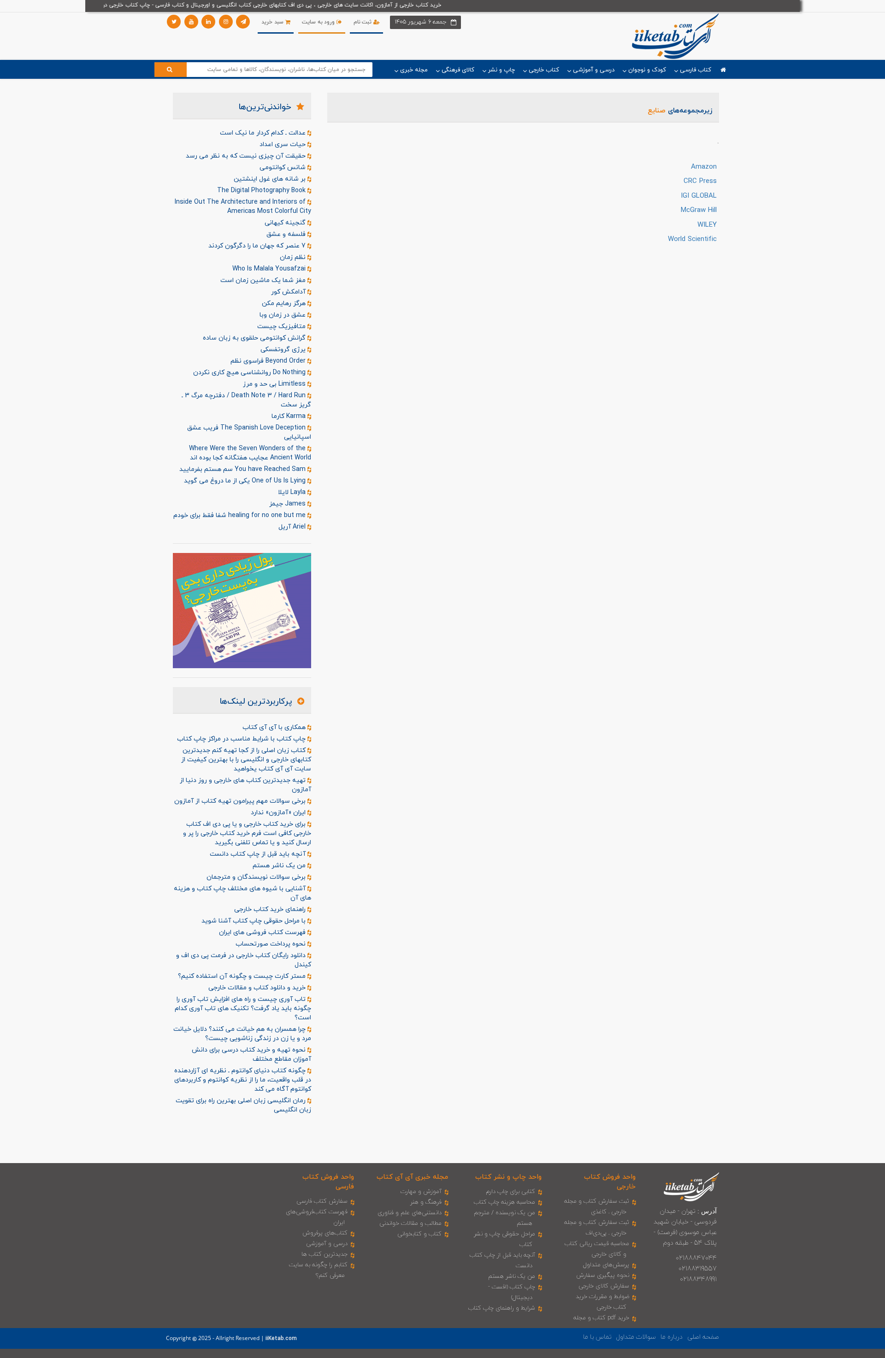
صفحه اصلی (703, 1337)
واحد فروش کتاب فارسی (328, 1182)
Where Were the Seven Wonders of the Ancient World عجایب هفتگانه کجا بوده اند (250, 453)
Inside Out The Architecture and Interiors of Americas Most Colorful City (243, 207)
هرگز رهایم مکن (284, 303)
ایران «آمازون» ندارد (279, 812)
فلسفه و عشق (286, 234)
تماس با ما (597, 1337)
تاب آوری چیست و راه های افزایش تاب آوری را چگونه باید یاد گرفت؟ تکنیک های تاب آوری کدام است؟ (243, 1008)
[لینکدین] (208, 22)
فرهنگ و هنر (426, 1202)
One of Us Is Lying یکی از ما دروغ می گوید (245, 480)
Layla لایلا (292, 492)
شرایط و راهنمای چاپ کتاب (501, 1308)
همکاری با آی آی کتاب (274, 727)
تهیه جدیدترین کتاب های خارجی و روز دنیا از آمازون (245, 785)
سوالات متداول (636, 1337)
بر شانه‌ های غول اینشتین (270, 179)
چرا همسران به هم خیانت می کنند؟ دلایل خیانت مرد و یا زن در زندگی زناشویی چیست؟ (242, 1034)
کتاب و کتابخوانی (419, 1234)
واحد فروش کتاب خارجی (610, 1182)
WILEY (707, 225)
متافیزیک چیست (282, 326)
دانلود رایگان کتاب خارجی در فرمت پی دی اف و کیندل (243, 960)
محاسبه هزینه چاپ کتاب (504, 1202)
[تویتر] (174, 22)
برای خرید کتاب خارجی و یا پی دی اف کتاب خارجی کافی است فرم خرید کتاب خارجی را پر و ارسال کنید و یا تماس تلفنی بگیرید (247, 833)
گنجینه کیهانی (286, 222)
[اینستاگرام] (226, 22)
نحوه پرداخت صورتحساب (271, 944)
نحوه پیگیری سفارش (602, 1275)
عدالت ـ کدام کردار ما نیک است (263, 133)
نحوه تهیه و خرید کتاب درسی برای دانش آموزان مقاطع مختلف (251, 1055)
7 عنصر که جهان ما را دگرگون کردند (257, 245)
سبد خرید (273, 22)
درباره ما (672, 1337)
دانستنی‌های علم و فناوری (410, 1213)
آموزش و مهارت (421, 1192)
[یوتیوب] (191, 22)
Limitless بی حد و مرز (275, 384)
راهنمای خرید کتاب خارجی (270, 909)
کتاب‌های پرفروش (325, 1233)
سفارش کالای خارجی (603, 1286)
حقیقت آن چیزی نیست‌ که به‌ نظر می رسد (246, 156)
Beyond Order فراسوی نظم (268, 361)
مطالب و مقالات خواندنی (410, 1223)
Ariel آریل (292, 527)
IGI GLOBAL (699, 196)
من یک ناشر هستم (280, 865)
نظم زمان (293, 257)
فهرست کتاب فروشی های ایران (263, 932)
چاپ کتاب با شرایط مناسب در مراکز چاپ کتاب (242, 739)
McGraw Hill (699, 210)
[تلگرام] (243, 22)
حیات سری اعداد (283, 144)
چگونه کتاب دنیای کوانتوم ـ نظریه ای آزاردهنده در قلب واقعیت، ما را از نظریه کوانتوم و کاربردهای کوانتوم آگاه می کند (242, 1079)
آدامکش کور (289, 292)
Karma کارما (289, 416)
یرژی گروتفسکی (283, 349)
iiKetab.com (281, 1338)
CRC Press (700, 181)
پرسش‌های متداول (606, 1265)
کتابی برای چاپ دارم (510, 1192)
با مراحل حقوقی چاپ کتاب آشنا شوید (254, 921)
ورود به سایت (319, 22)
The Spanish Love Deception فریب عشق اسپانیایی (249, 432)
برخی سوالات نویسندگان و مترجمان (256, 877)
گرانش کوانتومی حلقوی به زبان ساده (255, 338)
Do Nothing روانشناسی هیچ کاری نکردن (250, 372)
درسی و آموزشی (327, 1244)
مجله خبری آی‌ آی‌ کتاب (412, 1177)
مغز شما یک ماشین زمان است (263, 280)
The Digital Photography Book (262, 190)
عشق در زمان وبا (283, 315)
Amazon (704, 167)
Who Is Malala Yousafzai (269, 269)
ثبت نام (363, 22)
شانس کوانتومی (283, 167)
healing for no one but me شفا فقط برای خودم (240, 515)
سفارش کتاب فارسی (322, 1201)
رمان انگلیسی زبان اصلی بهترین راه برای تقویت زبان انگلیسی (243, 1105)
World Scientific (692, 239)
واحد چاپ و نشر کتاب (508, 1177)
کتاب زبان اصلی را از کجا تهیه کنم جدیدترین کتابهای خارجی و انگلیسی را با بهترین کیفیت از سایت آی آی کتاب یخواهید (246, 759)
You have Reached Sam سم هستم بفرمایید (243, 469)
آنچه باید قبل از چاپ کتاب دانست (258, 854)
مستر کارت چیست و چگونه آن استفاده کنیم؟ (242, 976)
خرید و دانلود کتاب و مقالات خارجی (257, 987)
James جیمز (288, 504)
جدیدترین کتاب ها (324, 1254)
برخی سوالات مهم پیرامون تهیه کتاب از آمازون (240, 801)
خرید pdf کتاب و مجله (601, 1318)
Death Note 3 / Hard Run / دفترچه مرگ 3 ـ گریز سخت (246, 400)
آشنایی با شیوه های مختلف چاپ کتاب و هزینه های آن (242, 893)
